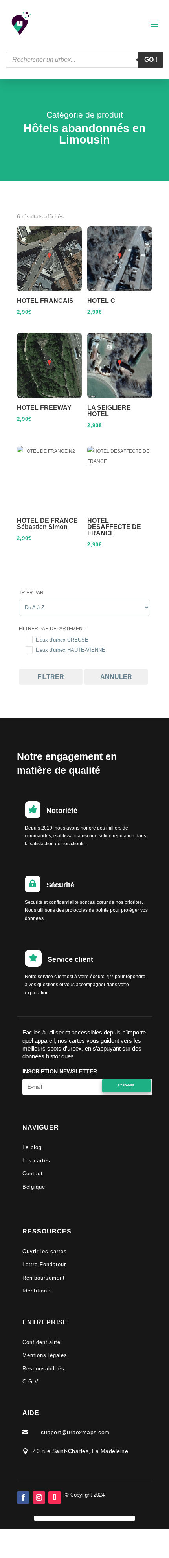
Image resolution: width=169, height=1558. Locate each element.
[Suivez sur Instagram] (39, 1497)
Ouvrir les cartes (44, 1251)
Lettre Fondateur (44, 1264)
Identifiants (37, 1291)
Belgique (33, 1187)
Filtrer (50, 676)
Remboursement (43, 1278)
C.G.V (30, 1382)
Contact (32, 1173)
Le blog (32, 1147)
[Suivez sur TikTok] (54, 1497)
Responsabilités (43, 1369)
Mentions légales (44, 1355)
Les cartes (36, 1160)
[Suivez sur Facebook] (23, 1497)
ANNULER (116, 676)
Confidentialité (41, 1342)
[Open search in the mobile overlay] (84, 60)
